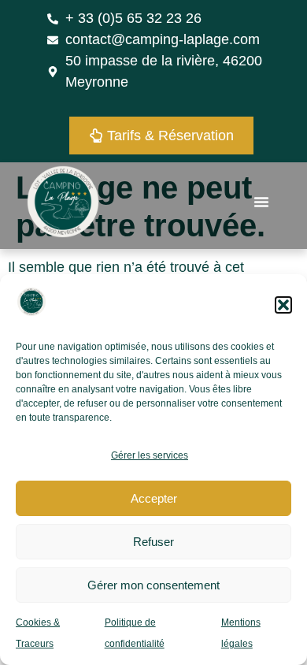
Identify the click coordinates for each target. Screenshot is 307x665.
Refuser (153, 541)
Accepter (154, 498)
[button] (283, 305)
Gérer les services (149, 455)
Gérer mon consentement (153, 585)
